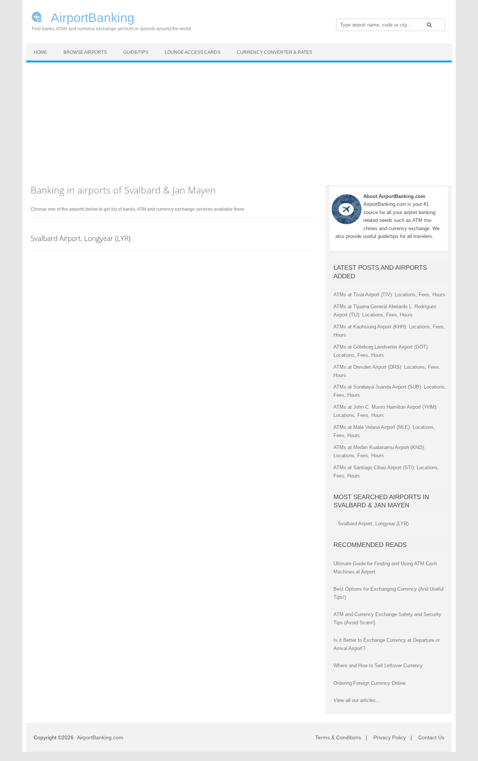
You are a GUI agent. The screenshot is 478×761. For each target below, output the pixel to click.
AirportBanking (91, 17)
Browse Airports (85, 52)
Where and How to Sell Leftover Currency (378, 665)
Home (40, 52)
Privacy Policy (389, 737)
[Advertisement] (239, 120)
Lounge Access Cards (192, 52)
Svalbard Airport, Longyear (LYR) (80, 238)
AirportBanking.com (100, 737)
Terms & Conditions (338, 737)
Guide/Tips (135, 52)
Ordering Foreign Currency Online (369, 683)
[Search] (429, 25)
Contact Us (431, 737)
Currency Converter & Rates (274, 52)
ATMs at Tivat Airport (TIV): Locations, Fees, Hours (389, 294)
